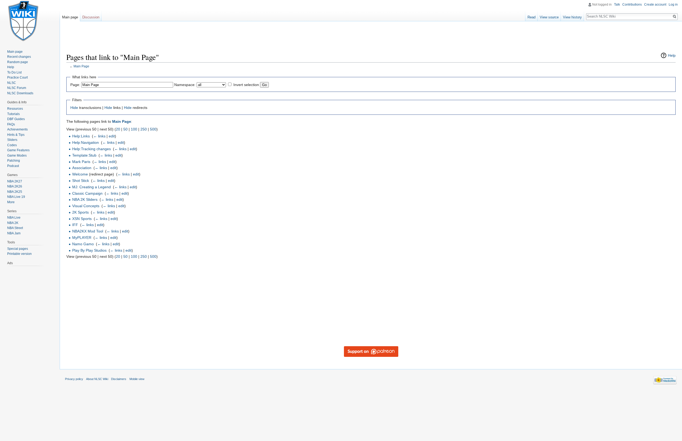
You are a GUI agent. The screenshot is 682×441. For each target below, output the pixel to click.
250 (143, 129)
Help (672, 55)
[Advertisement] (371, 39)
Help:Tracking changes (91, 149)
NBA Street (15, 228)
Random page (17, 62)
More (11, 202)
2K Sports (80, 212)
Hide (74, 107)
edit (112, 136)
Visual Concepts (85, 206)
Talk (617, 4)
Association (81, 168)
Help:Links (81, 136)
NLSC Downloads (20, 93)
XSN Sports (82, 219)
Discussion (90, 17)
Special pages (17, 249)
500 (153, 129)
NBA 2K (12, 223)
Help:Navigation (85, 142)
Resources (15, 109)
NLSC (11, 83)
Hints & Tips (16, 135)
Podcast (13, 166)
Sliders (12, 140)
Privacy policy (74, 379)
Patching (13, 160)
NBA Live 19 (16, 197)
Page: (75, 85)
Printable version (19, 254)
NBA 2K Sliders (85, 199)
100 (134, 129)
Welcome (80, 174)
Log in (673, 4)
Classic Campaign (87, 193)
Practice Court (17, 77)
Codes (12, 145)
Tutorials (13, 114)
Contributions (632, 4)
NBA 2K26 (14, 186)
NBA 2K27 (14, 181)
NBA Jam (14, 233)
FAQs (11, 124)
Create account (655, 4)
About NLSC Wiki (97, 379)
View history (572, 17)
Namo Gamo (83, 244)
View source (549, 17)
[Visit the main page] (23, 21)
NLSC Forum (16, 88)
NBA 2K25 (14, 192)
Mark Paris (81, 162)
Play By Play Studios (89, 250)
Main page (70, 17)
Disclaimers (118, 379)
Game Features (18, 150)
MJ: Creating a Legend (91, 187)
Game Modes (17, 155)
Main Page (81, 66)
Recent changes (19, 57)
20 (118, 129)
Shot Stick (80, 180)
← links (99, 136)
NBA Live (14, 217)
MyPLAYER (81, 237)
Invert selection (246, 85)
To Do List (14, 72)
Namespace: (185, 85)
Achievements (17, 129)
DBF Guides (16, 119)
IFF (75, 225)
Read (531, 17)
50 (125, 129)
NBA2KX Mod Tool (87, 231)
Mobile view (136, 379)
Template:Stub (84, 155)
